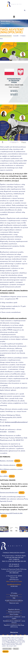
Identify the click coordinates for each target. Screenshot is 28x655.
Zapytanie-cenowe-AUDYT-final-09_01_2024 (11, 513)
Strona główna (5, 21)
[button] (14, 17)
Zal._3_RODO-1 (4, 476)
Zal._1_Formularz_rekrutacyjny (7, 465)
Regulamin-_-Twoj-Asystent (6, 460)
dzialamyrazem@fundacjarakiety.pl (16, 422)
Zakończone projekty (6, 35)
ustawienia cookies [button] (7, 648)
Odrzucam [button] (15, 648)
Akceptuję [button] (5, 651)
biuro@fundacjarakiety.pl (14, 584)
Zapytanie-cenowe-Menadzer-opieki (9, 492)
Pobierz (17, 460)
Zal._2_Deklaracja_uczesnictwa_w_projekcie (11, 469)
